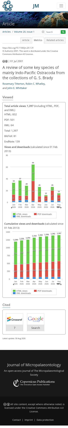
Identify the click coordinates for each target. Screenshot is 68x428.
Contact (16, 419)
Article (25, 40)
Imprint (29, 419)
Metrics (38, 40)
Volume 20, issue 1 (24, 31)
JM (36, 5)
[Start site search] (63, 32)
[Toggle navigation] (61, 6)
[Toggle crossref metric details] (14, 318)
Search (35, 328)
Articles (6, 31)
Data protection (45, 419)
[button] (43, 31)
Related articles (55, 40)
